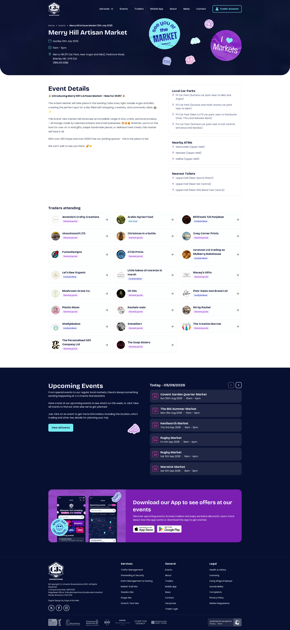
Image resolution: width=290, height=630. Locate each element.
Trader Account (229, 8)
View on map (60, 62)
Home (51, 25)
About (173, 8)
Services (104, 8)
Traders (139, 8)
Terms (220, 624)
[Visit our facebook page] (59, 608)
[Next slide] (239, 385)
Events (124, 8)
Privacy (213, 624)
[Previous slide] (231, 385)
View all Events (61, 427)
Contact (201, 8)
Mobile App (156, 8)
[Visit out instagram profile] (66, 608)
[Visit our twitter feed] (51, 608)
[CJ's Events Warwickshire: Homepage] (54, 9)
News (186, 8)
